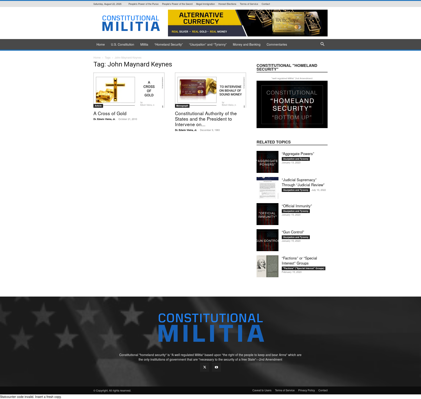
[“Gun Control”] (267, 240)
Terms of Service (249, 3)
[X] (204, 367)
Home (100, 44)
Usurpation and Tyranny (296, 158)
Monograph (182, 105)
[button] (322, 45)
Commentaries (277, 44)
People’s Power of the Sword (177, 3)
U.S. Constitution (122, 44)
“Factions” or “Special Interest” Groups (299, 260)
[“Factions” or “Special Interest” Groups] (267, 266)
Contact (266, 3)
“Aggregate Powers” (298, 153)
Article (98, 105)
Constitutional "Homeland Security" (287, 67)
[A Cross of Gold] (128, 90)
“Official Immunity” (297, 205)
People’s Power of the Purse (143, 3)
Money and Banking (246, 44)
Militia (144, 44)
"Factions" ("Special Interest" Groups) (303, 268)
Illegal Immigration (205, 3)
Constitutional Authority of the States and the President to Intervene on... (206, 118)
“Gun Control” (293, 231)
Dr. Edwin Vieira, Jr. (104, 119)
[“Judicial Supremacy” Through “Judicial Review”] (267, 188)
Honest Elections (227, 3)
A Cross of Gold (110, 113)
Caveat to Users (261, 390)
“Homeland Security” (168, 44)
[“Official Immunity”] (267, 214)
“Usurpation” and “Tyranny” (208, 44)
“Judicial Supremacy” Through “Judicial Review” (303, 182)
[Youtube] (216, 367)
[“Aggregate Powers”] (267, 162)
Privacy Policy (306, 390)
